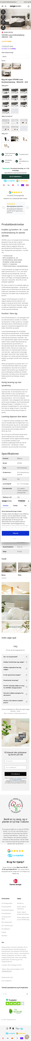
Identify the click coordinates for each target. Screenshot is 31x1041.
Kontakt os (20, 903)
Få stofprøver (15, 774)
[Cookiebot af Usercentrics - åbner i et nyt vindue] (18, 501)
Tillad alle (15, 533)
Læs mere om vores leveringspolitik (15, 172)
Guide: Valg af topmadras (21, 908)
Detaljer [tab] (15, 505)
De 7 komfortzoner (7, 925)
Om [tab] (25, 505)
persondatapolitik (18, 779)
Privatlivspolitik (6, 906)
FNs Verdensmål (7, 922)
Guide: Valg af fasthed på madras (23, 913)
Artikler (4, 932)
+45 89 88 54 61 (7, 971)
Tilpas (14, 538)
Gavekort (4, 935)
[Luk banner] (28, 501)
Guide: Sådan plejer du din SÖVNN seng (23, 918)
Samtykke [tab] (5, 505)
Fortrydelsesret (6, 913)
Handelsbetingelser (8, 910)
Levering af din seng (6, 918)
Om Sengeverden (7, 903)
